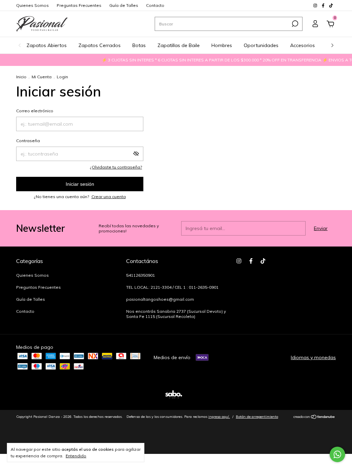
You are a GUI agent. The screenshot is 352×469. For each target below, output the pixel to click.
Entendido (76, 455)
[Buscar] (294, 24)
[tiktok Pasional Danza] (331, 5)
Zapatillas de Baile (178, 45)
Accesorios (302, 45)
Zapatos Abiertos (46, 45)
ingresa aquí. (219, 416)
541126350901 (140, 275)
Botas (139, 45)
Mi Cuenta (42, 76)
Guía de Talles (123, 5)
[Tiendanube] (314, 417)
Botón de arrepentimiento (257, 416)
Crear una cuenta (108, 196)
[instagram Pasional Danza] (315, 5)
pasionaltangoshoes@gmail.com (160, 299)
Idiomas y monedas (313, 357)
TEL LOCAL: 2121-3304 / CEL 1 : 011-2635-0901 (172, 287)
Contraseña (28, 140)
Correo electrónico (34, 110)
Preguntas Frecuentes (79, 5)
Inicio (21, 76)
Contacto (155, 5)
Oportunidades (261, 45)
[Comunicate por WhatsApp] (337, 454)
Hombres (221, 45)
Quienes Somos (32, 5)
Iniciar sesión (80, 184)
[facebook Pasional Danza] (323, 5)
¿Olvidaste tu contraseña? (116, 167)
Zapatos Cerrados (99, 45)
